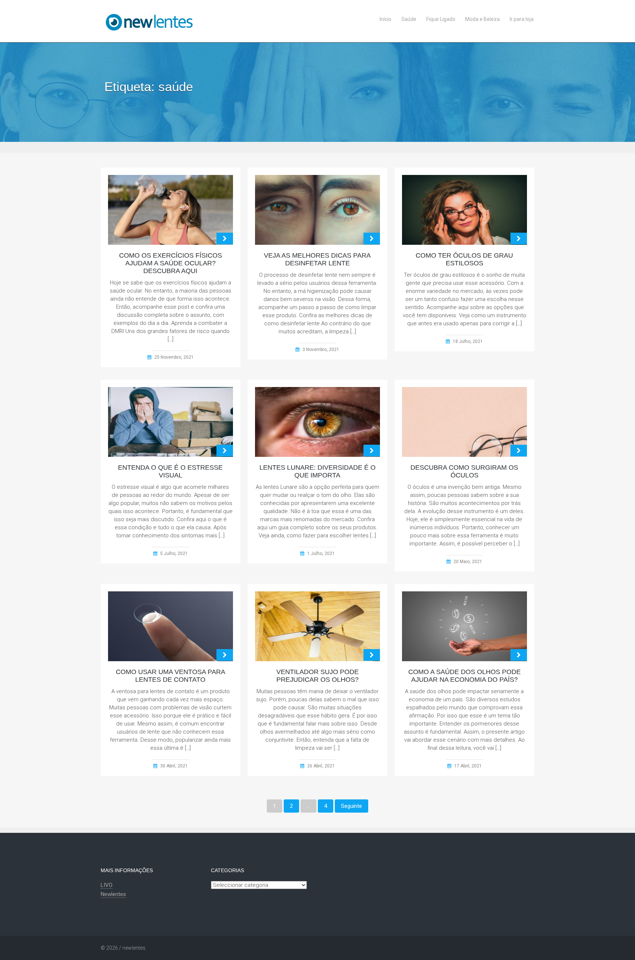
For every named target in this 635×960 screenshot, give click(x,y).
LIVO (106, 885)
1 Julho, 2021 (321, 553)
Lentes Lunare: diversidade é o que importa (317, 471)
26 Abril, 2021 (321, 766)
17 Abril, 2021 (468, 766)
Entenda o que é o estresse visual (170, 471)
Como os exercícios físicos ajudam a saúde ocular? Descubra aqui (170, 263)
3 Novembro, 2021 (320, 349)
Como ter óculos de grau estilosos (464, 259)
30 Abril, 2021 (174, 766)
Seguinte (351, 806)
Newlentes (113, 894)
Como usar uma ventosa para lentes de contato (170, 675)
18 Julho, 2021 (468, 341)
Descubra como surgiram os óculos (464, 471)
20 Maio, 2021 (467, 561)
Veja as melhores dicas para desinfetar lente (317, 259)
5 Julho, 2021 (174, 553)
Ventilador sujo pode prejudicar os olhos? (317, 675)
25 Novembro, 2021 (174, 357)
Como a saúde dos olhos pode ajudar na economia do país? (464, 675)
